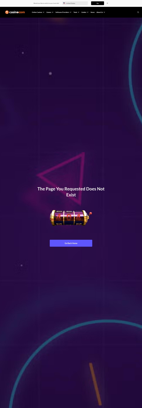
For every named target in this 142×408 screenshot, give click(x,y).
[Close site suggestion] (107, 3)
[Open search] (138, 12)
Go (98, 3)
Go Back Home (71, 243)
